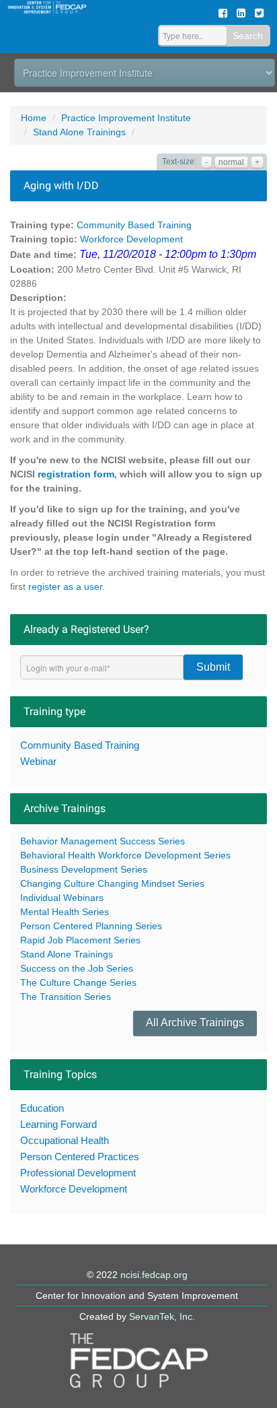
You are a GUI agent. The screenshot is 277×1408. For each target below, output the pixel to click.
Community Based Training (134, 225)
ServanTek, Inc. (162, 1316)
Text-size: (179, 161)
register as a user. (66, 586)
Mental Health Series (64, 911)
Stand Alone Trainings (79, 132)
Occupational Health (64, 1140)
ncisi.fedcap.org (154, 1274)
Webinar (38, 761)
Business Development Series (83, 869)
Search (248, 35)
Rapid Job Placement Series (80, 940)
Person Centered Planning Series (91, 925)
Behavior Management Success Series (102, 841)
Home (33, 117)
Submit (213, 667)
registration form (76, 474)
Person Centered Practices (79, 1156)
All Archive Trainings (195, 1022)
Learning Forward (58, 1124)
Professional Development (78, 1172)
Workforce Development (131, 239)
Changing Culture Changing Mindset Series (112, 883)
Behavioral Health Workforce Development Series (125, 855)
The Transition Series (65, 996)
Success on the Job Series (76, 968)
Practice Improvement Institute (126, 117)
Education (42, 1108)
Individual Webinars (62, 897)
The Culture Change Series (78, 982)
